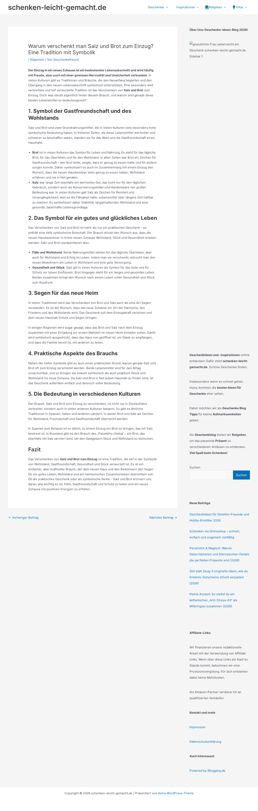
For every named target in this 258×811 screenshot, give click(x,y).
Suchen (194, 467)
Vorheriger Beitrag (23, 517)
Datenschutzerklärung (205, 742)
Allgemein (37, 59)
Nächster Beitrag (163, 517)
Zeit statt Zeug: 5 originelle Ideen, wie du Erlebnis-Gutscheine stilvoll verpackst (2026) (218, 577)
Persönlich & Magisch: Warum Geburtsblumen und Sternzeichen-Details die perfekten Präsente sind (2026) (219, 554)
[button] (166, 7)
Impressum (197, 727)
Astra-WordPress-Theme (176, 793)
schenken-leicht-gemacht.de (57, 7)
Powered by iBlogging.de (207, 771)
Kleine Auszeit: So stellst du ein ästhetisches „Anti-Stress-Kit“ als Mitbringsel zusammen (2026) (213, 600)
